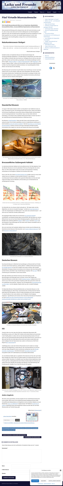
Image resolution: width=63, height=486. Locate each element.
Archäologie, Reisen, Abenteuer (51, 28)
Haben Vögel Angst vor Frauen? (52, 19)
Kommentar (5, 448)
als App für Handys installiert (16, 123)
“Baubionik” (35, 61)
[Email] (3, 22)
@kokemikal (37, 410)
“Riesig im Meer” (12, 61)
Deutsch (49, 12)
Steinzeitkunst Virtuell (49, 44)
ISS (20, 428)
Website (4, 473)
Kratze (35, 220)
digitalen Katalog (26, 279)
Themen (36, 12)
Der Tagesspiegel (10, 342)
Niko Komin (12, 20)
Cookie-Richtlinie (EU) (49, 59)
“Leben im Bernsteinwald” (24, 61)
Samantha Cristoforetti (30, 351)
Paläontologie (5, 429)
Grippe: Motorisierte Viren (50, 46)
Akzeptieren (35, 480)
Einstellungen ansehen (54, 480)
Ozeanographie (35, 428)
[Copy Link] (4, 22)
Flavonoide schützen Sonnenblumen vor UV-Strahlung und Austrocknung (52, 35)
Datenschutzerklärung (47, 483)
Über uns (53, 483)
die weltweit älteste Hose (21, 174)
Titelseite (30, 12)
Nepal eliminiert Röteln (50, 24)
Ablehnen (43, 480)
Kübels (19, 220)
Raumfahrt (11, 429)
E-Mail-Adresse (5, 469)
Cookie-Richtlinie (40, 483)
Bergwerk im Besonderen (10, 230)
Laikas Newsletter (7, 416)
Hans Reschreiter (34, 209)
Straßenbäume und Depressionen (32, 437)
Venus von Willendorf (12, 403)
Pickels (27, 220)
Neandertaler (28, 428)
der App (34, 270)
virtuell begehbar (12, 120)
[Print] (8, 22)
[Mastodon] (6, 22)
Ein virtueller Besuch (6, 267)
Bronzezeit (16, 428)
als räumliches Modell (30, 215)
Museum (23, 428)
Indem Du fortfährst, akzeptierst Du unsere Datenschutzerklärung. (19, 422)
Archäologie (11, 428)
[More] (9, 22)
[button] (60, 470)
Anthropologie (5, 428)
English (54, 12)
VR (14, 429)
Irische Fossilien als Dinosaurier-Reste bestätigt (14, 435)
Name (3, 465)
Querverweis (18, 20)
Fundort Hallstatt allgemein (31, 229)
